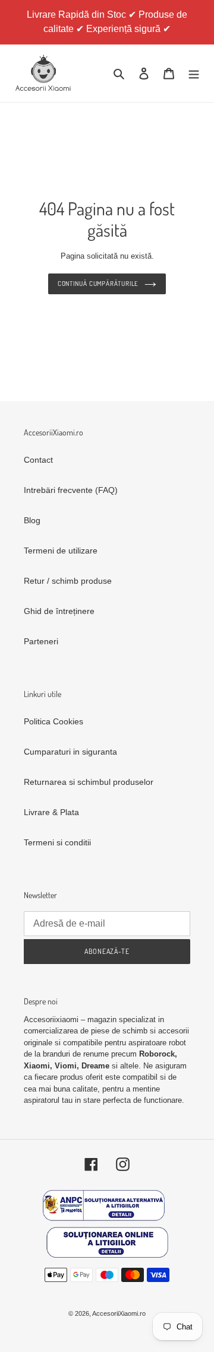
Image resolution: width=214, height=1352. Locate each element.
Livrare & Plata (51, 812)
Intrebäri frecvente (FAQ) (71, 490)
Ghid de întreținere (59, 611)
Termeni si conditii (57, 842)
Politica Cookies (53, 721)
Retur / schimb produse (68, 581)
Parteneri (41, 641)
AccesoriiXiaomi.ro (119, 1313)
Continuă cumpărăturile (98, 283)
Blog (32, 520)
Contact (38, 460)
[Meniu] (193, 73)
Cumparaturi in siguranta (70, 751)
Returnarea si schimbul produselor (88, 782)
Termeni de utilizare (60, 550)
